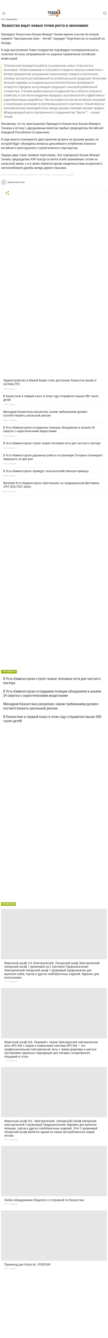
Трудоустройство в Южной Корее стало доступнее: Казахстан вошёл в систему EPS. (49, 382)
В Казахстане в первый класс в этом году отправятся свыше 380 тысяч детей (51, 398)
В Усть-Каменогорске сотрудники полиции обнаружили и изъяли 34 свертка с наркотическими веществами (49, 429)
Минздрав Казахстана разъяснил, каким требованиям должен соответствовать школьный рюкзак (45, 413)
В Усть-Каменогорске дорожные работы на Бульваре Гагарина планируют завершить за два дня (53, 457)
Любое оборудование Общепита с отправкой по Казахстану (44, 1200)
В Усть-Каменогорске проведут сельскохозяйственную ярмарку (46, 471)
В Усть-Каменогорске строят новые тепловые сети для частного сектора (51, 443)
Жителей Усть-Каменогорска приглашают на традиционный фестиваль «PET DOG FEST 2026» (51, 485)
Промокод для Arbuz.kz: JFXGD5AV (27, 1264)
